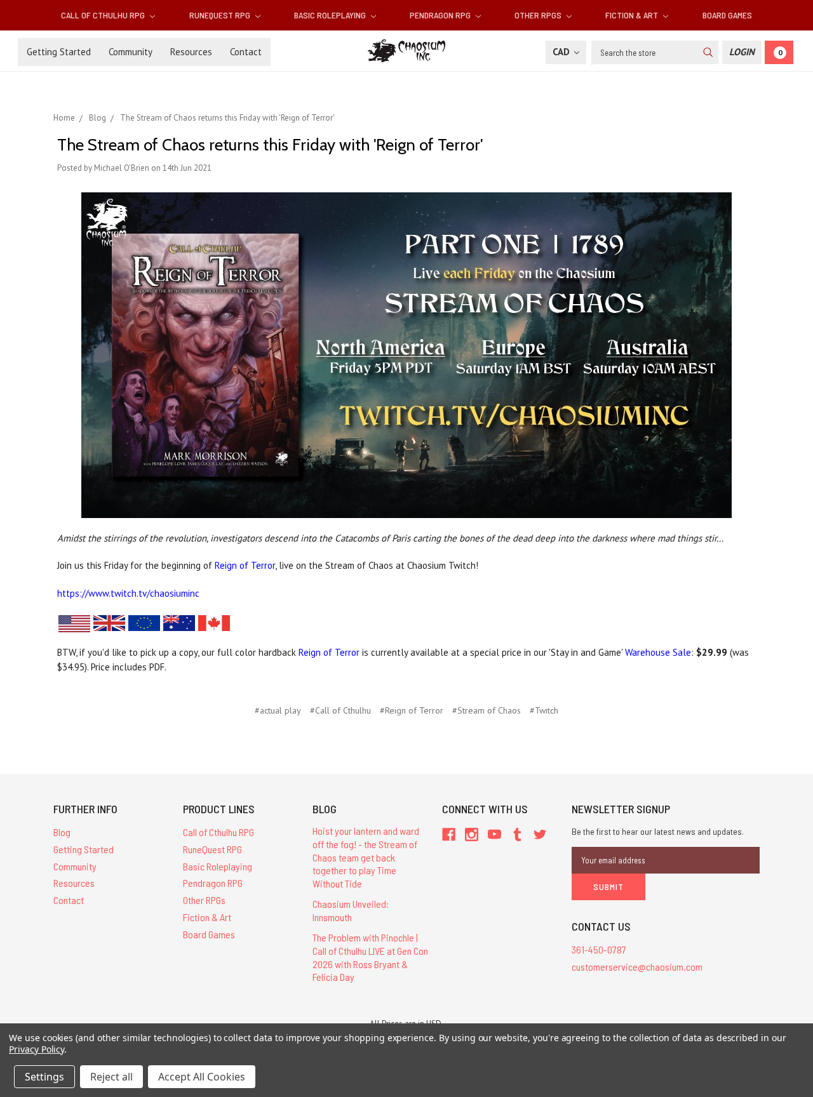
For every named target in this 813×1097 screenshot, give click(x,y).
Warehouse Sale (658, 652)
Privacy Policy (36, 1049)
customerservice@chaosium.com (637, 967)
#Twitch (544, 710)
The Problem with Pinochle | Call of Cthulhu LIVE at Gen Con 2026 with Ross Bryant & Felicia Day (370, 957)
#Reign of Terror (411, 710)
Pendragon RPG (441, 15)
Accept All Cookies (201, 1077)
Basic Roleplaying (331, 15)
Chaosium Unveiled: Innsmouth (350, 910)
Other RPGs (538, 15)
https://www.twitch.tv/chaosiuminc (128, 593)
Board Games (727, 15)
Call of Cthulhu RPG (104, 15)
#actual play (278, 710)
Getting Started (59, 52)
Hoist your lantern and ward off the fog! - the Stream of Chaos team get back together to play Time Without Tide (365, 857)
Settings (44, 1077)
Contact (246, 52)
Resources (191, 52)
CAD (562, 52)
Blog (62, 832)
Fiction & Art (632, 15)
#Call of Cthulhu (340, 710)
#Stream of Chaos (486, 710)
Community (130, 52)
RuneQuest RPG (220, 15)
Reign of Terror (245, 565)
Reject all (111, 1077)
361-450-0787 (599, 949)
